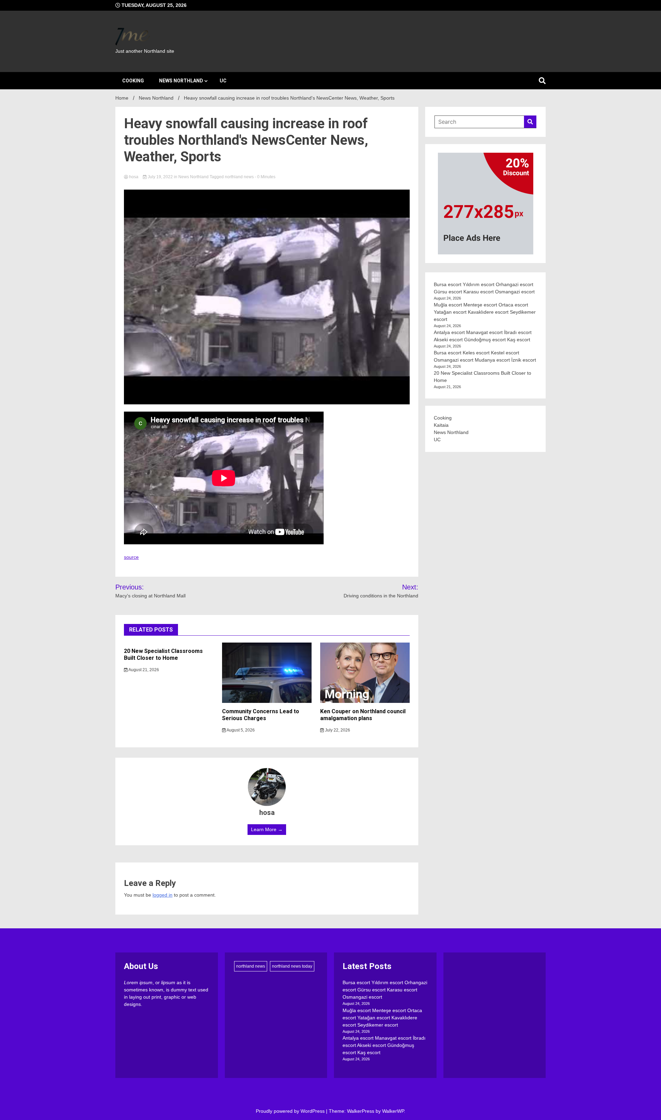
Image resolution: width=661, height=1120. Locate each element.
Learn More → (267, 829)
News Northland (181, 80)
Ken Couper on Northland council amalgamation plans (363, 715)
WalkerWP (393, 1111)
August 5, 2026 (240, 730)
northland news (239, 176)
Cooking (133, 80)
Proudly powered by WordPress (291, 1111)
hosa (133, 176)
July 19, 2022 (160, 176)
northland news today (292, 966)
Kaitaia (441, 425)
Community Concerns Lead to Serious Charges (260, 715)
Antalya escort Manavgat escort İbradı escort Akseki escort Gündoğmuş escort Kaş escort (384, 1045)
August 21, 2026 (143, 669)
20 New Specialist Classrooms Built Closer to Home (163, 655)
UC (223, 80)
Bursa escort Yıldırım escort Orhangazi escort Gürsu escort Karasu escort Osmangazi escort (385, 990)
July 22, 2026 (337, 730)
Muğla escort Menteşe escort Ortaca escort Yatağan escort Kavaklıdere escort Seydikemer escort (485, 312)
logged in (162, 895)
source (131, 557)
